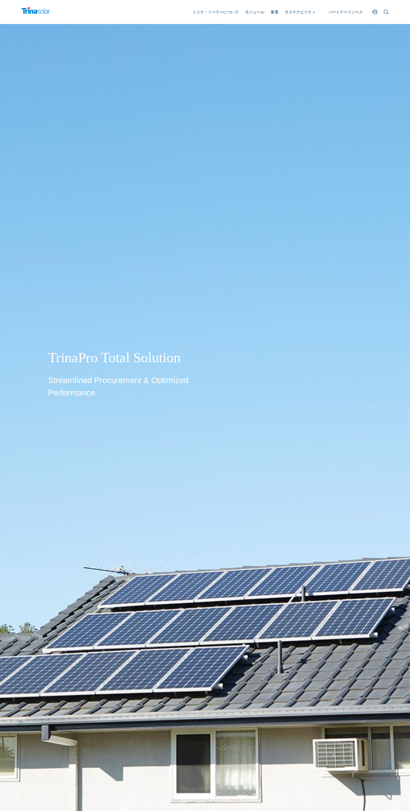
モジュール (254, 12)
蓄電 (274, 12)
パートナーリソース (345, 12)
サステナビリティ (300, 12)
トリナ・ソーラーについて (216, 12)
